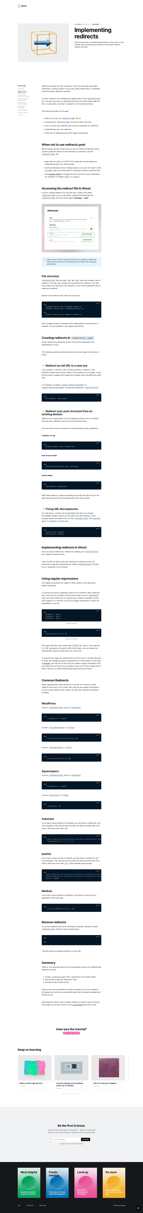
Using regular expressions (21, 107)
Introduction (21, 88)
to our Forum (77, 1005)
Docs (19, 1205)
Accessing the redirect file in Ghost (23, 95)
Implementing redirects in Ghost (23, 103)
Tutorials (78, 24)
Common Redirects (23, 110)
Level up (87, 24)
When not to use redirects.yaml (22, 91)
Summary (20, 115)
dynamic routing (54, 174)
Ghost (123, 1205)
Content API (29, 1205)
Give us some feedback (71, 1033)
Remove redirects (23, 112)
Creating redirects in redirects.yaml (23, 99)
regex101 (46, 663)
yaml (97, 303)
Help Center (42, 1205)
